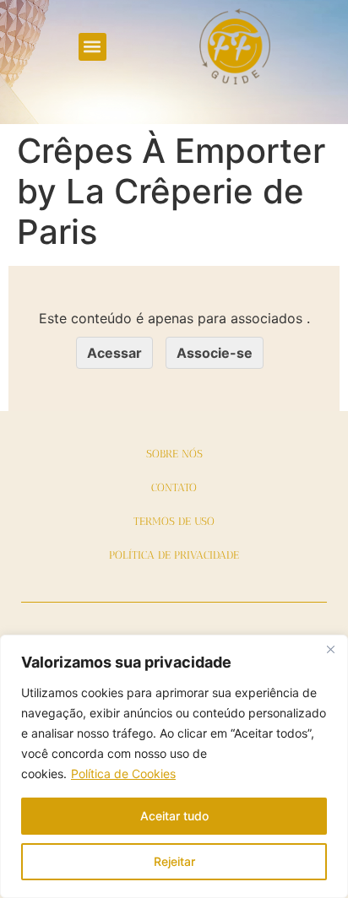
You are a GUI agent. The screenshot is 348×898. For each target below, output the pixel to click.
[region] (174, 766)
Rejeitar (174, 861)
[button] (92, 47)
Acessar (114, 352)
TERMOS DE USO (174, 521)
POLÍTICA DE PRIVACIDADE (174, 555)
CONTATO (174, 487)
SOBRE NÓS (174, 453)
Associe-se (215, 352)
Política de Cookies (123, 773)
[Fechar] (330, 649)
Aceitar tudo (174, 816)
